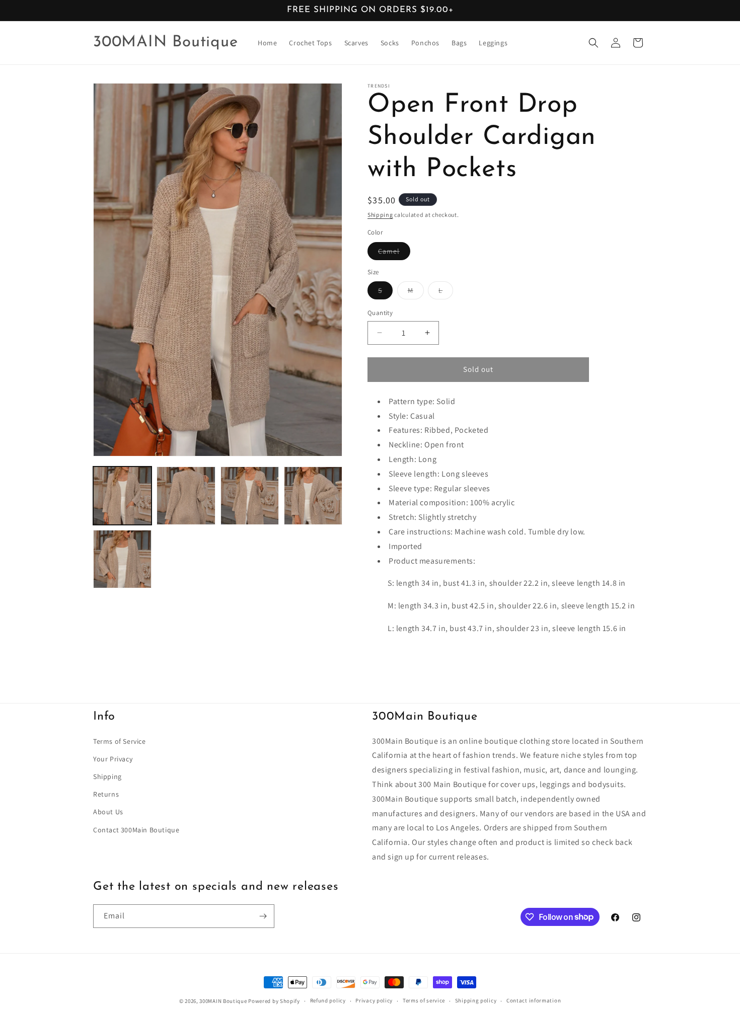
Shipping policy (476, 1000)
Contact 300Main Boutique (136, 829)
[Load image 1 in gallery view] (122, 495)
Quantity (380, 312)
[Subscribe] (263, 916)
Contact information (533, 1000)
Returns (106, 794)
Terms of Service (119, 741)
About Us (108, 811)
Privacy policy (374, 1000)
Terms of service (424, 1000)
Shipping (380, 214)
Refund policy (328, 1000)
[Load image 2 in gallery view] (186, 495)
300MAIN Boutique (223, 1000)
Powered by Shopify (274, 1000)
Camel (394, 253)
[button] (593, 43)
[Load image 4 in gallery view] (313, 495)
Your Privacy (112, 758)
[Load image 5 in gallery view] (122, 559)
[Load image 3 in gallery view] (249, 495)
